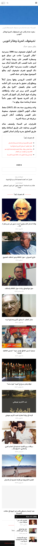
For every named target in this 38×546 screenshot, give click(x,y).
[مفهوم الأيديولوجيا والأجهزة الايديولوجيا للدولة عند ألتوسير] (33, 539)
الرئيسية (33, 28)
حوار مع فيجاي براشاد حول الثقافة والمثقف (19, 288)
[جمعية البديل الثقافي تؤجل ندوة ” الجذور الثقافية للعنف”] (19, 336)
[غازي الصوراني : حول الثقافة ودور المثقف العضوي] (19, 243)
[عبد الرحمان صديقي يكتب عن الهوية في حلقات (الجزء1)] (19, 497)
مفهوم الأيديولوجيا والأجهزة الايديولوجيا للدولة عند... (21, 539)
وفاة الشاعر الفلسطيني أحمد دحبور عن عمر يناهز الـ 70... (19, 225)
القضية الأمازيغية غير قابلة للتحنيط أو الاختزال (20, 143)
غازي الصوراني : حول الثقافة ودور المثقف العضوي (19, 257)
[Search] (7, 3)
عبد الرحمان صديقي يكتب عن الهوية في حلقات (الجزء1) (19, 512)
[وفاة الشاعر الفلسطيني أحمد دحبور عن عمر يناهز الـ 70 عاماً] (19, 210)
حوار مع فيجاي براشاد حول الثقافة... (21, 530)
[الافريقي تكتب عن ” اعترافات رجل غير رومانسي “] (33, 522)
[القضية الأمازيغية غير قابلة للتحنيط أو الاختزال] (19, 466)
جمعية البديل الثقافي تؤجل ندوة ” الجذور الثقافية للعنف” (19, 352)
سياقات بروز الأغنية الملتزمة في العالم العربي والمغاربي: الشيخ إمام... (19, 447)
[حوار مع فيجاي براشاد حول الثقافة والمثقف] (19, 274)
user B (19, 165)
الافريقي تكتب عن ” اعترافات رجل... (21, 521)
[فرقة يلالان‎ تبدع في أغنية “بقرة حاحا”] (19, 370)
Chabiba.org (7, 543)
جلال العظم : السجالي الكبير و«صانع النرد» (21, 146)
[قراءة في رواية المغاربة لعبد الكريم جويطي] (19, 401)
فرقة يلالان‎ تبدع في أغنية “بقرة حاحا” (19, 384)
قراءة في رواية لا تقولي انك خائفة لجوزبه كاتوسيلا (19, 155)
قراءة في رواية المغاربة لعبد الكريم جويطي (19, 415)
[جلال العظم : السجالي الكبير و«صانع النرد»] (19, 305)
